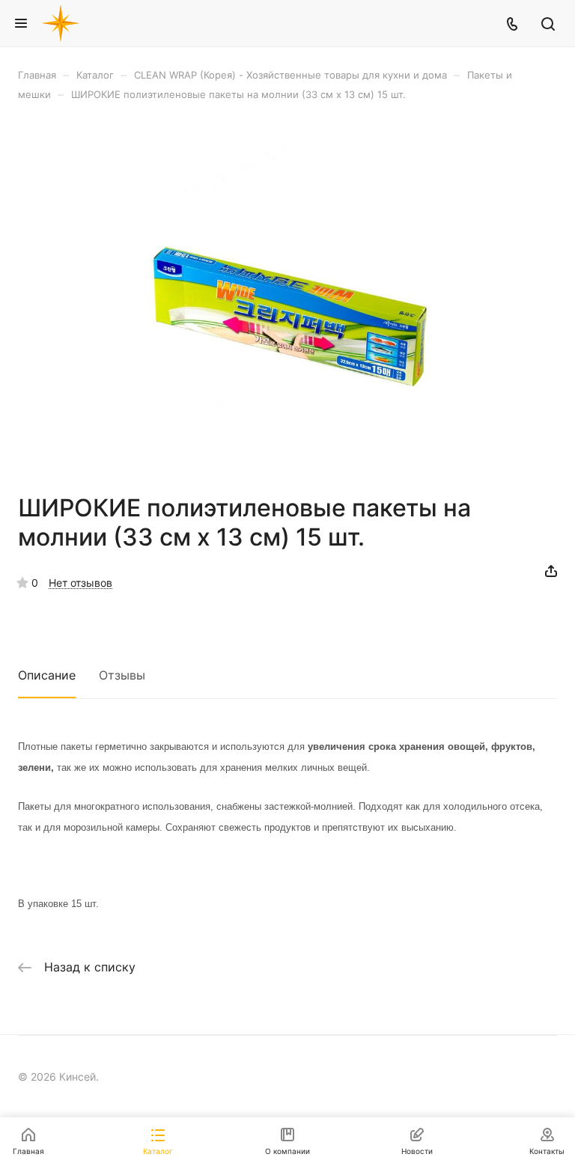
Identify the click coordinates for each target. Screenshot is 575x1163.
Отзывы (122, 675)
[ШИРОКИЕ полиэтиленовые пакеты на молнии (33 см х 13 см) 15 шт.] (287, 297)
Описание (47, 675)
